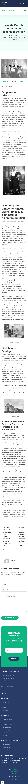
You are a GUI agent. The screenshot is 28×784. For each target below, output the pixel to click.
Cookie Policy (6, 747)
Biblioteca (5, 735)
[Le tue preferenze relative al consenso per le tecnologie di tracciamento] (2, 782)
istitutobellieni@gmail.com (10, 681)
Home (11, 35)
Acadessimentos (7, 732)
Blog (21, 81)
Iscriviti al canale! (22, 762)
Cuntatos (5, 710)
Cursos (4, 707)
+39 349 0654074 (10, 678)
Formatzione (6, 722)
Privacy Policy (6, 744)
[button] (26, 3)
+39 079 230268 (9, 675)
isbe (4, 81)
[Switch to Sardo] (6, 2)
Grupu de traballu (7, 705)
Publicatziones (7, 727)
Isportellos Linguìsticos (9, 724)
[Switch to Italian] (3, 2)
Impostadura (6, 750)
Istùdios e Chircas (7, 719)
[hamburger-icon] (25, 10)
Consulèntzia (6, 730)
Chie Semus (6, 702)
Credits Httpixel (14, 780)
